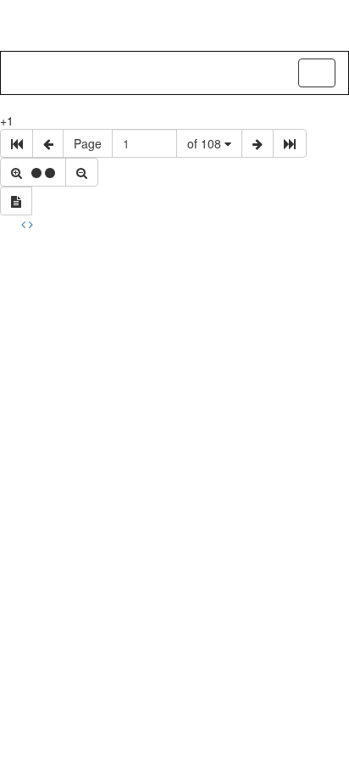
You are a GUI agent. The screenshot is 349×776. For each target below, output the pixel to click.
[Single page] (16, 201)
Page (88, 143)
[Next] (31, 223)
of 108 (205, 143)
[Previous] (25, 223)
